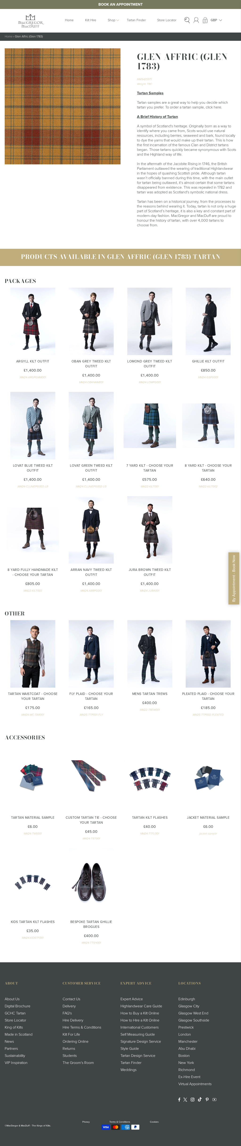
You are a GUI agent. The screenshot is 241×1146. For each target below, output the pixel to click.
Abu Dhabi (186, 1048)
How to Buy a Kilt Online (139, 1013)
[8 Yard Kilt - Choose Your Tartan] (208, 425)
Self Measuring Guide (137, 1034)
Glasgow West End (193, 1013)
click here (213, 107)
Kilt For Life (71, 1034)
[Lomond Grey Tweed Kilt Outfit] (150, 321)
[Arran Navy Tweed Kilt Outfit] (91, 530)
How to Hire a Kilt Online (139, 1020)
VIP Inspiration (16, 1062)
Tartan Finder (136, 20)
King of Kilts (14, 1027)
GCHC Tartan (15, 1013)
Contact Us (71, 999)
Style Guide (129, 1048)
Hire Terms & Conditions (82, 1027)
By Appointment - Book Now (234, 578)
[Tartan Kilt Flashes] (150, 777)
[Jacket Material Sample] (208, 777)
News (9, 1041)
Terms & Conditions (119, 1122)
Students (70, 1055)
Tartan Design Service (137, 1055)
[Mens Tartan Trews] (150, 654)
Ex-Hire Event (189, 1077)
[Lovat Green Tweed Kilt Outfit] (91, 425)
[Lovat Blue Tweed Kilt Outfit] (33, 425)
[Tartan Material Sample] (33, 777)
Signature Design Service (140, 1041)
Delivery (69, 1006)
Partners (11, 1048)
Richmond (186, 1069)
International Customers (139, 1027)
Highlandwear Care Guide (141, 1006)
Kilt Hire (90, 20)
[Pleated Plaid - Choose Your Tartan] (208, 654)
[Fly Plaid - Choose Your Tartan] (91, 654)
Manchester (187, 1041)
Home (69, 20)
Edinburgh (186, 999)
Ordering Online (75, 1041)
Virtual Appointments (195, 1084)
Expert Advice (131, 999)
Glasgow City (188, 1006)
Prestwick (186, 1027)
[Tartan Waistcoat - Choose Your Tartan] (33, 654)
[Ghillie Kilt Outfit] (208, 321)
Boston (184, 1055)
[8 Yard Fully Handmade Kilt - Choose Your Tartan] (33, 530)
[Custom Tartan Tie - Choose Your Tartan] (91, 777)
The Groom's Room (78, 1062)
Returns (69, 1048)
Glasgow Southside (193, 1020)
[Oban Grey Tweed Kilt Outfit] (91, 321)
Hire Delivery (73, 1020)
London (184, 1034)
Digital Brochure (17, 1006)
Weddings (128, 1069)
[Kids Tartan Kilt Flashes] (33, 882)
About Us (12, 999)
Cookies (154, 1122)
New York (186, 1062)
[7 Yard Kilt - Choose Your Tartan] (150, 425)
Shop (111, 20)
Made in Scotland (18, 1034)
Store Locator (166, 20)
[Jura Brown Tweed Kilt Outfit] (150, 530)
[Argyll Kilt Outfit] (33, 321)
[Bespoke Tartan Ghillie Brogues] (91, 882)
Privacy (86, 1122)
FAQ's (67, 1013)
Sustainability (15, 1055)
